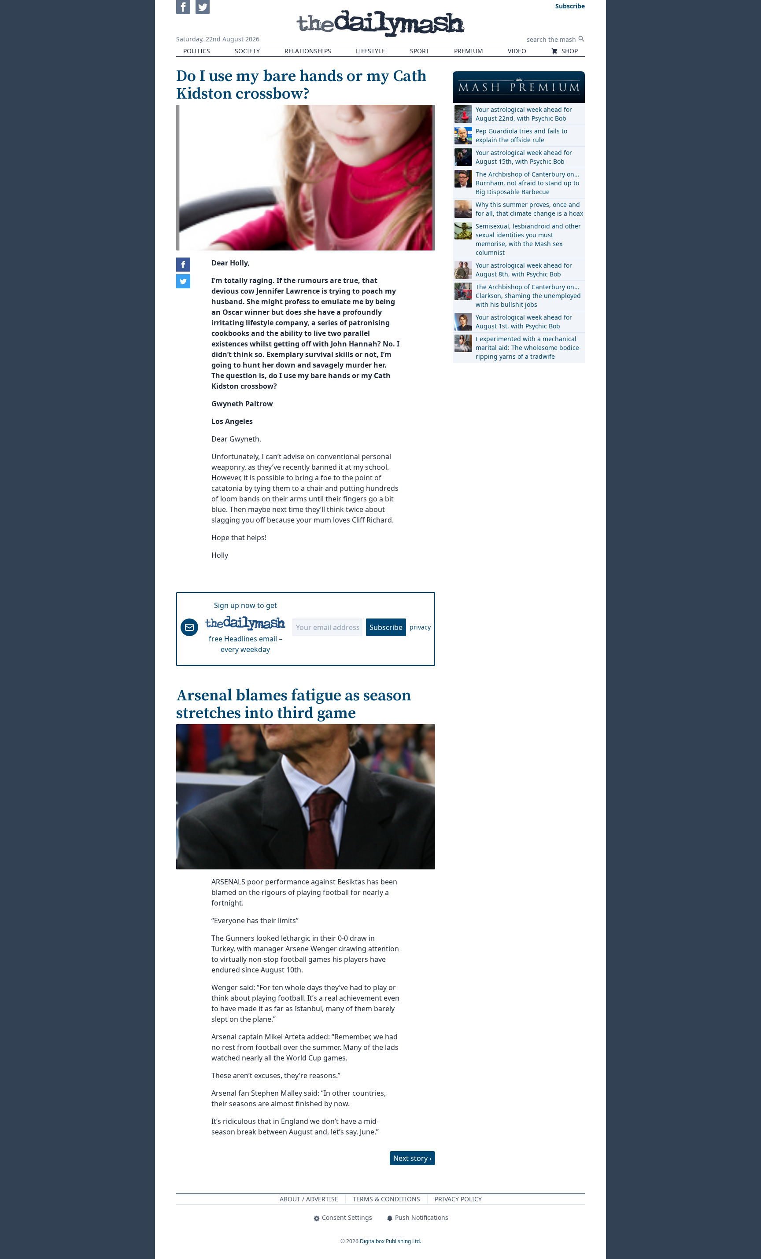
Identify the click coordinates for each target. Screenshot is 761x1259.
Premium (468, 51)
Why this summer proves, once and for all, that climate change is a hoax (529, 208)
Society (247, 51)
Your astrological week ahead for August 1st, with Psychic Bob (524, 321)
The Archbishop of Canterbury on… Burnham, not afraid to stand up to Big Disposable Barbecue (527, 183)
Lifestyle (370, 51)
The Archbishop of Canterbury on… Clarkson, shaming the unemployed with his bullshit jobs (528, 296)
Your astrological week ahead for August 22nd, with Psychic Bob (524, 113)
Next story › (412, 1158)
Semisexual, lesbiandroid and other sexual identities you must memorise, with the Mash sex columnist (528, 239)
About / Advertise (309, 1199)
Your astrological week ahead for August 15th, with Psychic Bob (524, 157)
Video (517, 51)
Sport (419, 51)
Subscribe (386, 627)
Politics (196, 51)
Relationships (307, 51)
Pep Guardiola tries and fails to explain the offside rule (521, 135)
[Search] (581, 39)
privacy (420, 627)
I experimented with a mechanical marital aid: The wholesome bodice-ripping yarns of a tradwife (528, 348)
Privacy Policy (458, 1199)
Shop (569, 51)
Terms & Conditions (386, 1199)
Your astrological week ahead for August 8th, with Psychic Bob (524, 269)
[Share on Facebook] (183, 265)
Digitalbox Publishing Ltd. (390, 1241)
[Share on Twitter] (183, 281)
